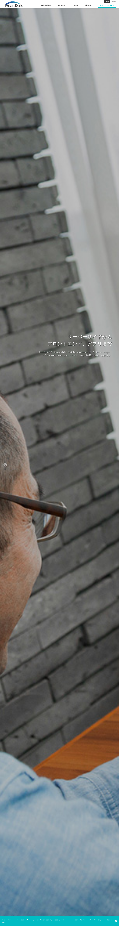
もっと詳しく (65, 360)
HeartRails (14, 4)
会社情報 (88, 5)
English (113, 1)
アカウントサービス (107, 5)
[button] (10, 463)
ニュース (75, 5)
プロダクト (61, 5)
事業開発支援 (46, 5)
